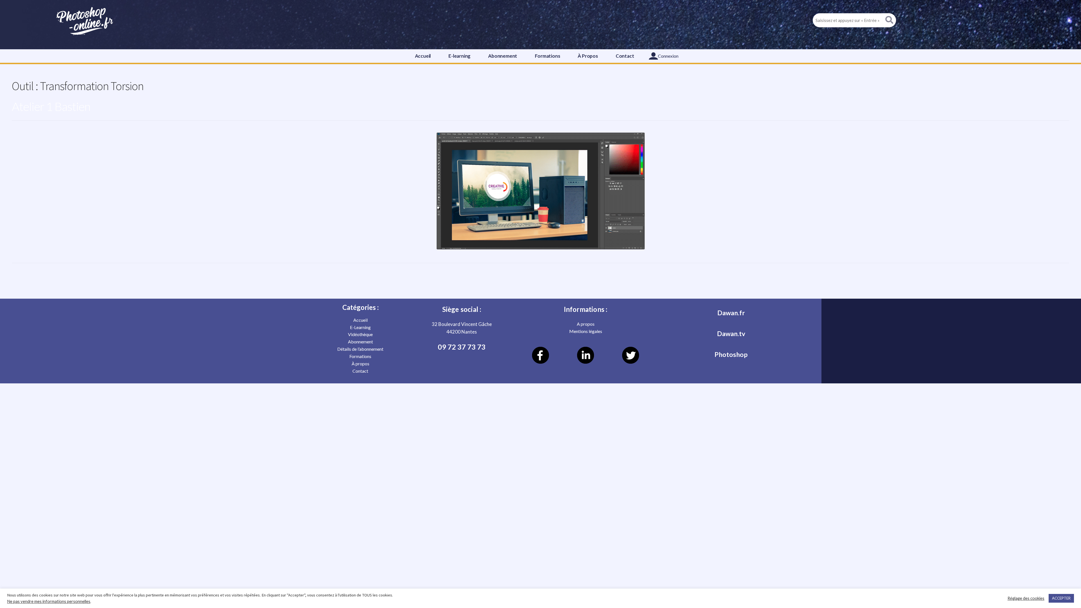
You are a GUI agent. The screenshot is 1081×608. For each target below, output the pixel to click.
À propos (360, 363)
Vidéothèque (360, 334)
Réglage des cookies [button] (1026, 598)
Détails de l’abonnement (360, 349)
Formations (547, 56)
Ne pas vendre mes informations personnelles (48, 601)
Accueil (423, 56)
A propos (586, 324)
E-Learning (360, 327)
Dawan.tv (731, 333)
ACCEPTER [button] (1061, 598)
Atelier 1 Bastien (51, 106)
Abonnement (502, 56)
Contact (625, 56)
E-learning (459, 56)
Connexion (668, 56)
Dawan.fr (731, 313)
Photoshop (731, 354)
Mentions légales (585, 331)
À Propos (588, 56)
